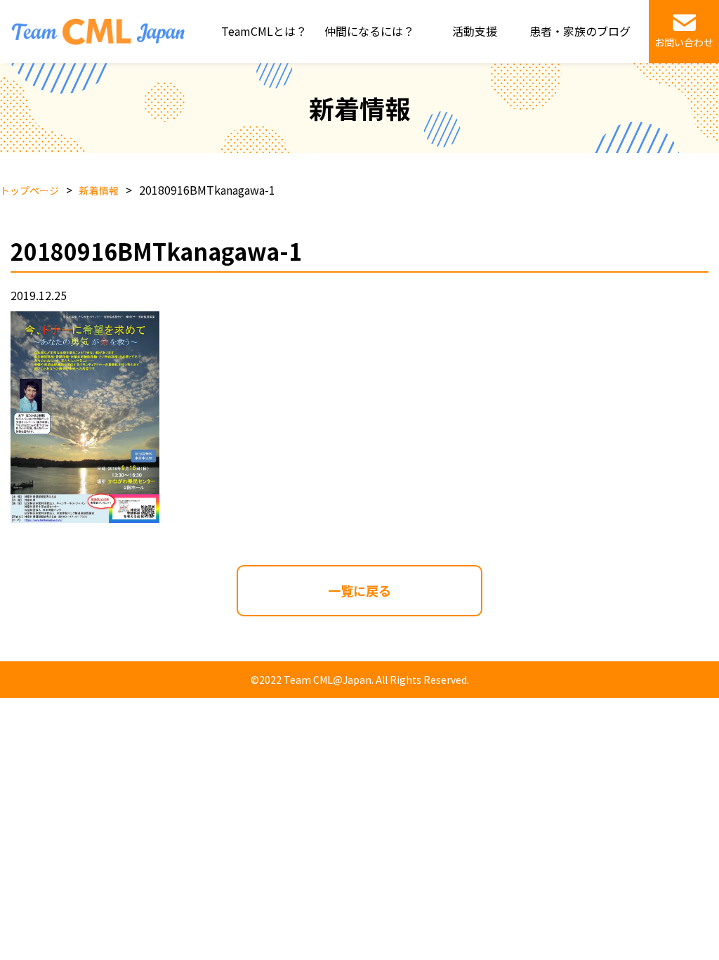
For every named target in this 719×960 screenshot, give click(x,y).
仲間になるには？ (369, 30)
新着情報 (99, 190)
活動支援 (474, 30)
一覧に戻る (359, 590)
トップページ (29, 190)
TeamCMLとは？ (264, 30)
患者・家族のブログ (580, 30)
